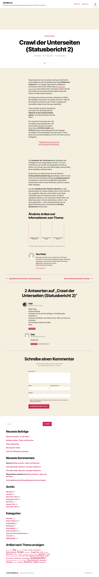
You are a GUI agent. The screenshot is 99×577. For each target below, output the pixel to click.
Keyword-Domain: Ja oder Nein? (17, 437)
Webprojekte (10, 538)
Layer (15, 554)
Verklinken (25, 560)
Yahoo (63, 246)
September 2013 (12, 499)
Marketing (9, 526)
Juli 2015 (9, 494)
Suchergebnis (26, 558)
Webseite (9, 562)
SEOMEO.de (7, 3)
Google (20, 552)
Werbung (20, 562)
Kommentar (31, 371)
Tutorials (9, 536)
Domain (30, 550)
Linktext (31, 554)
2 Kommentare (61, 56)
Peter (39, 56)
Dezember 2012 (12, 507)
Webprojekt (43, 560)
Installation (46, 552)
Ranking (7, 556)
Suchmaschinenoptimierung (16, 533)
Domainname (37, 550)
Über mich (77, 4)
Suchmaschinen (49, 36)
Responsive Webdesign (14, 556)
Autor (11, 550)
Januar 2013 (10, 504)
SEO (20, 556)
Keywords (9, 554)
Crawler (35, 246)
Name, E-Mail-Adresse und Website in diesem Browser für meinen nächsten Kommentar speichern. (49, 400)
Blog (18, 550)
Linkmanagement (26, 554)
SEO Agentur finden (13, 448)
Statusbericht (42, 246)
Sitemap (32, 556)
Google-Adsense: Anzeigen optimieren (27, 467)
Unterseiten (58, 246)
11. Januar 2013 (49, 56)
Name (30, 385)
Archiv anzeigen (41, 268)
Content (20, 550)
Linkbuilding (10, 523)
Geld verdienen (11, 521)
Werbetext (15, 562)
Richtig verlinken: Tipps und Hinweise (19, 440)
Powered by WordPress (27, 573)
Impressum (85, 4)
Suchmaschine (50, 246)
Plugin (48, 554)
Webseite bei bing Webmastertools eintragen (29, 480)
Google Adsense (27, 552)
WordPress (28, 562)
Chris (8, 470)
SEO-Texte (25, 556)
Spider (47, 556)
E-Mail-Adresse (54, 385)
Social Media (10, 528)
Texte (18, 560)
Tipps (21, 560)
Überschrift (42, 562)
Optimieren (42, 554)
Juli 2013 (9, 502)
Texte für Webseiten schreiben (17, 451)
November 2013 (12, 497)
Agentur (7, 550)
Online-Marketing (12, 444)
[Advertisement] (49, 19)
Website (30, 392)
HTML (41, 552)
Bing (32, 246)
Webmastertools (33, 560)
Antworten (32, 328)
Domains (9, 518)
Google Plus (35, 552)
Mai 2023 (9, 492)
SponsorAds (9, 558)
